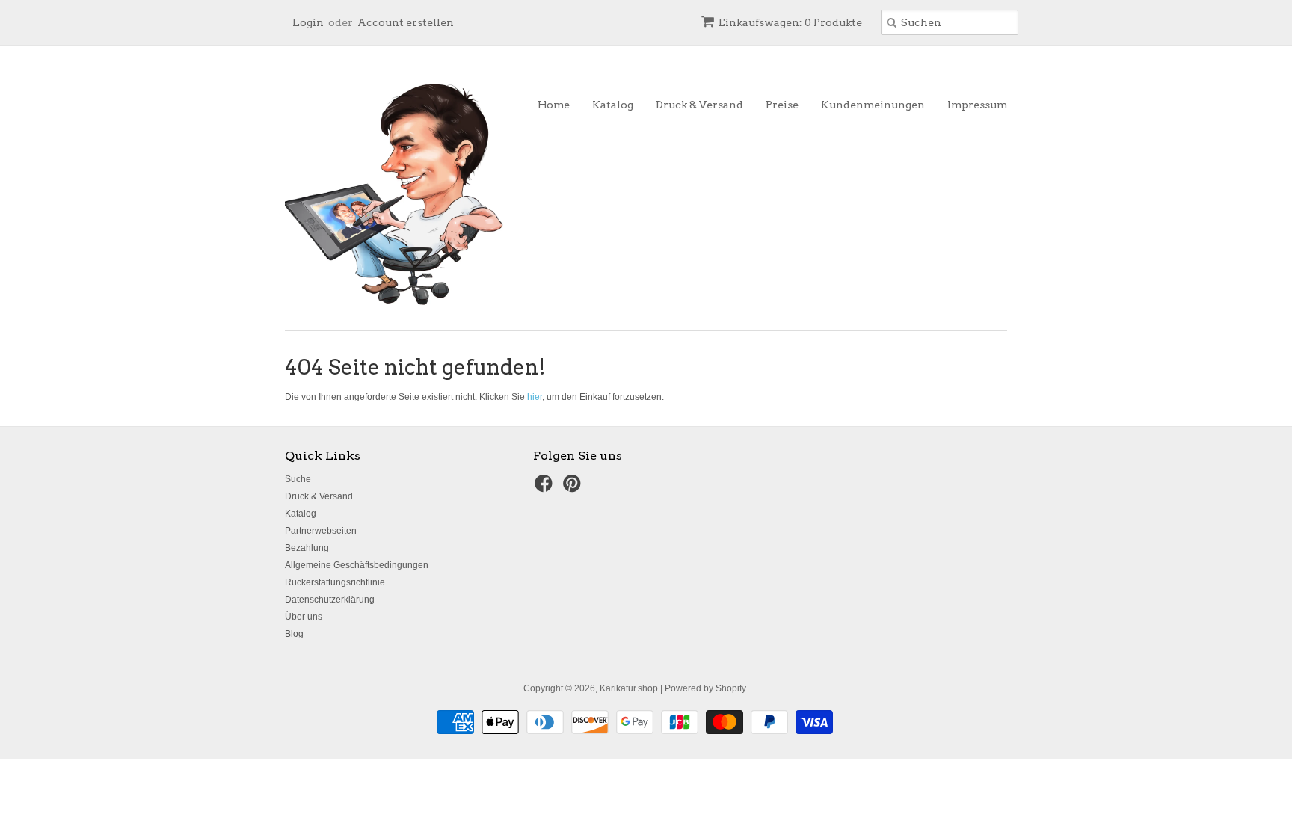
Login (308, 22)
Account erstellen (405, 22)
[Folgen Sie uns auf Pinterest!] (574, 488)
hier (534, 397)
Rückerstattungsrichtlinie (335, 582)
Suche (298, 479)
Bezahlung (307, 548)
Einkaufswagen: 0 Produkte (790, 22)
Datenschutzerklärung (330, 599)
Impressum (977, 105)
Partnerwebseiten (321, 531)
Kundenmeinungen (873, 105)
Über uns (303, 616)
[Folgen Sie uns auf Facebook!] (546, 488)
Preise (782, 105)
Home (554, 105)
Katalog (612, 105)
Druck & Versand (699, 105)
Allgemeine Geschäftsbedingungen (356, 565)
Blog (294, 634)
